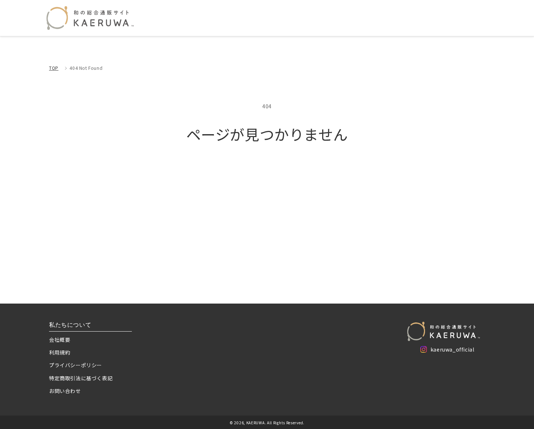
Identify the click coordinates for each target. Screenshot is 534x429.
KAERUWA (255, 422)
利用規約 (59, 352)
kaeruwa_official (452, 351)
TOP (53, 68)
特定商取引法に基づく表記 (81, 378)
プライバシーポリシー (75, 365)
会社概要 (59, 339)
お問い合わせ (65, 390)
